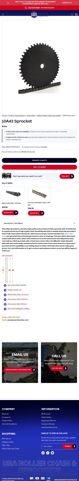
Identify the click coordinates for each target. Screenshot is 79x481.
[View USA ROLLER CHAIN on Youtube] (52, 452)
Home (4, 115)
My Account (45, 414)
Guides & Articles (48, 424)
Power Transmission (17, 115)
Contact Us (6, 417)
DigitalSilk (72, 480)
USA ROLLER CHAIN (14, 479)
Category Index (7, 442)
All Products (6, 439)
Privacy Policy (7, 420)
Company (8, 409)
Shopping (8, 433)
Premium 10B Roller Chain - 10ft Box (39, 204)
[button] (72, 14)
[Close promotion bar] (76, 3)
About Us (5, 414)
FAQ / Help (6, 445)
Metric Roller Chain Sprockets (49, 115)
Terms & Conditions (9, 424)
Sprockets (31, 115)
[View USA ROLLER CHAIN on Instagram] (43, 452)
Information (50, 409)
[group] (39, 3)
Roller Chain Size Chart (10, 449)
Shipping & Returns (48, 420)
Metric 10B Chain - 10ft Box (11, 203)
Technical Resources (49, 427)
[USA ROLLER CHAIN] (39, 14)
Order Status (46, 417)
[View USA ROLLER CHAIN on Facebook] (47, 452)
